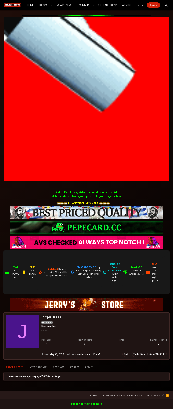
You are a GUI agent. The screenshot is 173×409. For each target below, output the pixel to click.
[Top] (163, 395)
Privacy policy (136, 395)
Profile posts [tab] (14, 367)
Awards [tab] (75, 367)
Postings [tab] (59, 367)
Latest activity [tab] (38, 367)
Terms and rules (115, 395)
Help (149, 395)
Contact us (97, 395)
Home (157, 395)
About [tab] (89, 367)
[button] (51, 5)
